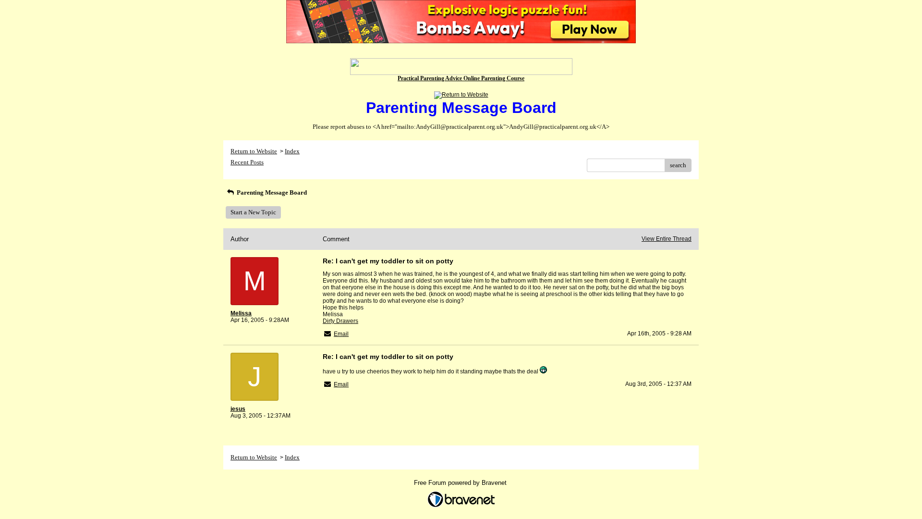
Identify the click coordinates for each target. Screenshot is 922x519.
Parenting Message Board (271, 192)
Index (292, 151)
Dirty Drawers (340, 321)
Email (341, 334)
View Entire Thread (667, 238)
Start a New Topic (253, 212)
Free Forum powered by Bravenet (461, 482)
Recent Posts (247, 162)
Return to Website (253, 151)
